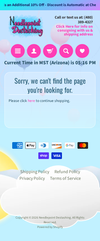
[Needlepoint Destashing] (25, 26)
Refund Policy (67, 172)
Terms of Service (65, 178)
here (31, 100)
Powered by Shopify (50, 227)
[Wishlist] (82, 51)
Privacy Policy (32, 178)
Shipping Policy (34, 172)
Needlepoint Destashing (55, 218)
